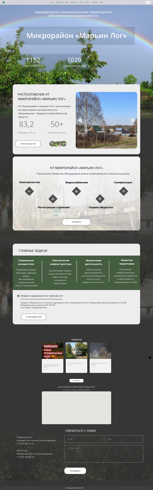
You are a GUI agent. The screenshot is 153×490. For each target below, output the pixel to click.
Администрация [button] (59, 2)
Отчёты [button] (87, 2)
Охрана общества (101, 207)
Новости (82, 2)
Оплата (67, 2)
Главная (52, 2)
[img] (52, 198)
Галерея (101, 2)
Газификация (123, 182)
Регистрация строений (54, 207)
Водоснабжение (77, 182)
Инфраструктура (74, 2)
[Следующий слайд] (150, 357)
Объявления (95, 2)
